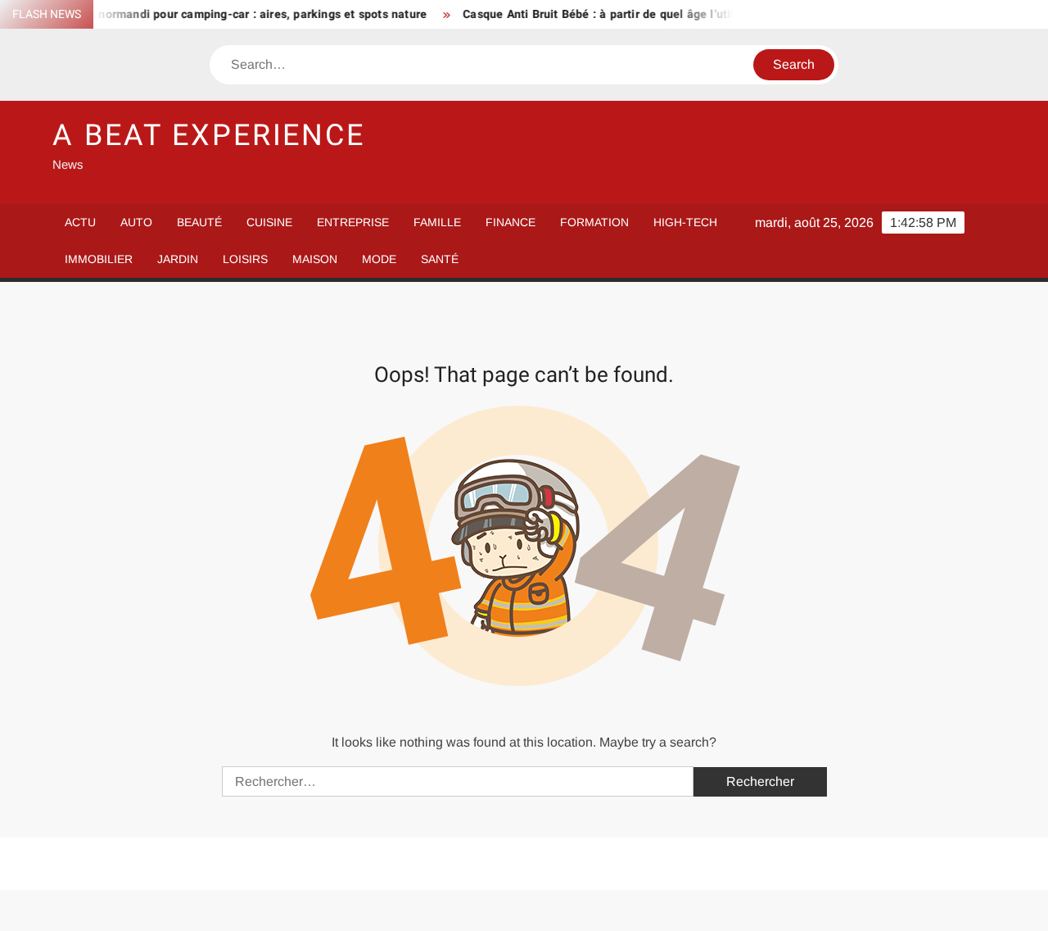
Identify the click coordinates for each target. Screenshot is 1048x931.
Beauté (199, 222)
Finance (510, 222)
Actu (80, 222)
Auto (136, 222)
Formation (594, 222)
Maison (314, 259)
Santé (439, 259)
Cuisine (269, 222)
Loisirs (245, 259)
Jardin (177, 259)
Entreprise (353, 222)
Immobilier (99, 259)
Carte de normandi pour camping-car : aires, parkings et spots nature (226, 14)
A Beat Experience (208, 135)
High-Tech (685, 222)
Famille (437, 222)
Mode (379, 259)
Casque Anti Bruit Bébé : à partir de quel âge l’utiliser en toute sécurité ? (649, 14)
